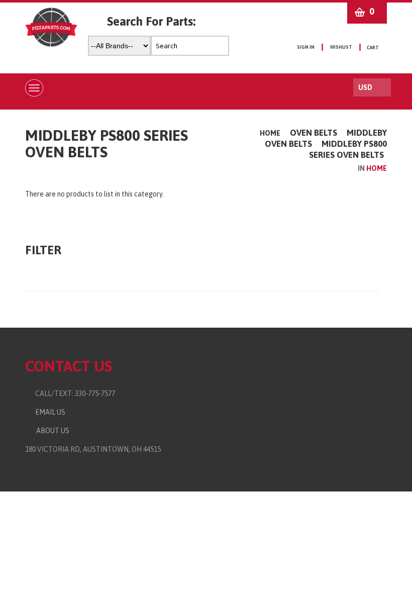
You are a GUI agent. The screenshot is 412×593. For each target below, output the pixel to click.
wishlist (341, 47)
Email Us (48, 412)
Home (270, 133)
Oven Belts (313, 133)
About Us (51, 431)
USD (365, 87)
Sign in (306, 47)
